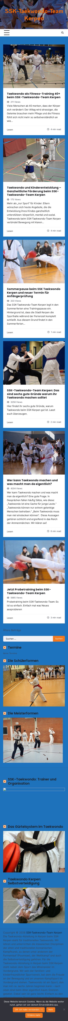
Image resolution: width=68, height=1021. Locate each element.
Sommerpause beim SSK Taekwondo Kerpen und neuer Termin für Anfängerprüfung (33, 292)
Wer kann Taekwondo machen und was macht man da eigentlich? (32, 482)
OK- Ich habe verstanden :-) (29, 1009)
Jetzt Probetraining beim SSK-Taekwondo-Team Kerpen (29, 591)
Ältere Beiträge (12, 630)
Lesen (10, 129)
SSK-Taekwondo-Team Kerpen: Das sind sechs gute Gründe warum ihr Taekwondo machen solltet (33, 393)
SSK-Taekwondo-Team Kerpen (34, 14)
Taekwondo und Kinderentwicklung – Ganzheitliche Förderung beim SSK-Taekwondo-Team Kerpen (34, 191)
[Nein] (64, 1009)
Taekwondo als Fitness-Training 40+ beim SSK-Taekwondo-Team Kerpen (33, 95)
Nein (50, 1009)
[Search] (62, 32)
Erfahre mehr (34, 1015)
